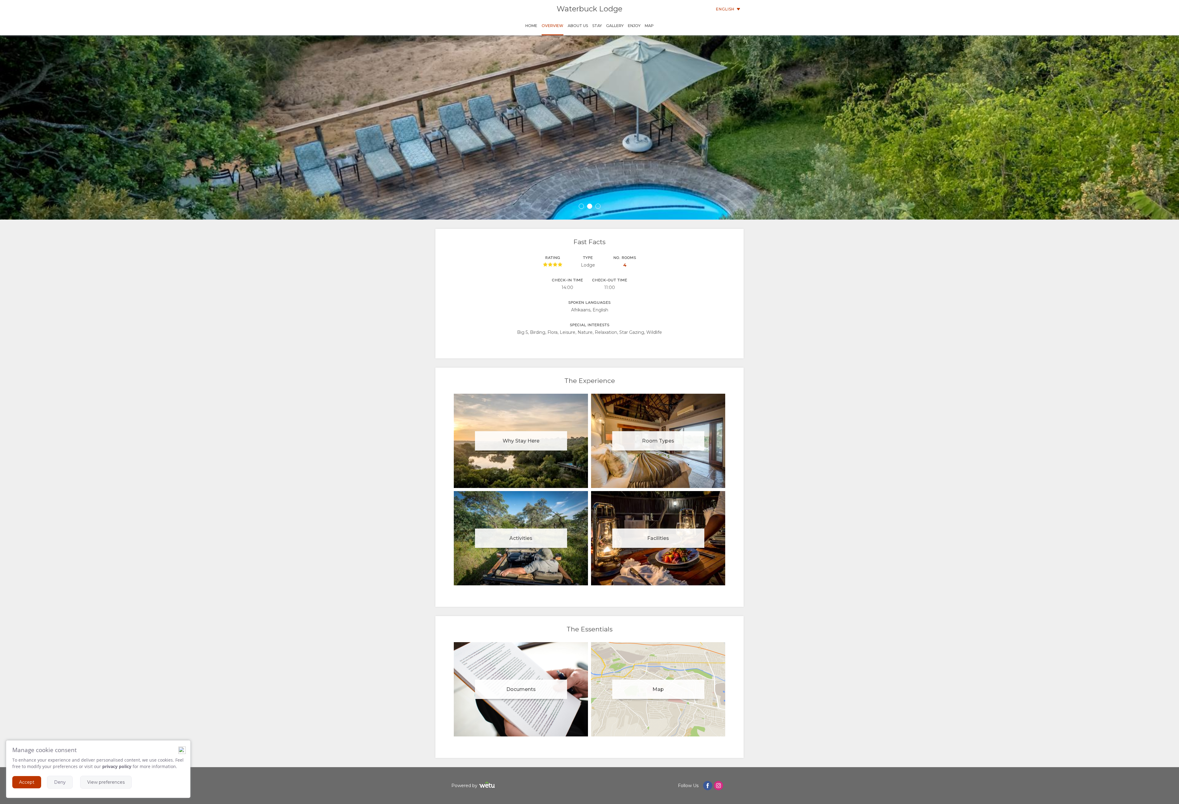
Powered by (464, 785)
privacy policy (116, 766)
